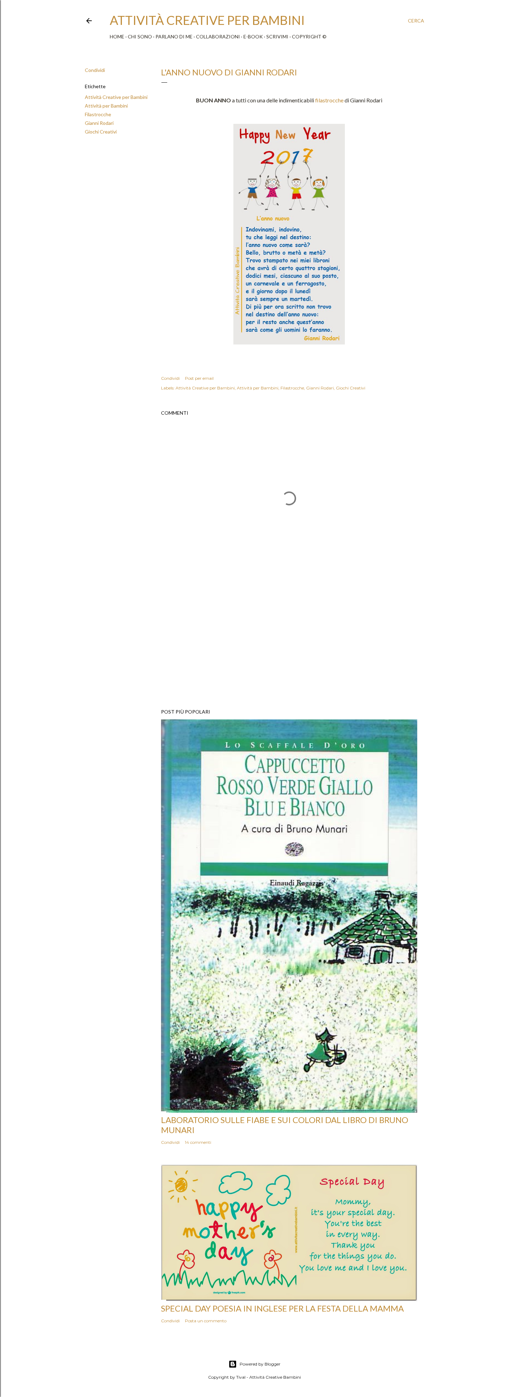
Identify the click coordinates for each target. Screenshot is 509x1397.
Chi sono (140, 36)
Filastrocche (98, 114)
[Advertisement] (289, 643)
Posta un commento (205, 1320)
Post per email (199, 378)
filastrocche (329, 100)
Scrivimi (277, 36)
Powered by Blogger (260, 1364)
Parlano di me (174, 36)
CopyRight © (309, 36)
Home (117, 36)
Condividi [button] (95, 70)
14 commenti (198, 1142)
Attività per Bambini (106, 106)
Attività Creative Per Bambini (207, 20)
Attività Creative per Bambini (116, 97)
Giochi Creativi (101, 132)
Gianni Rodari (99, 123)
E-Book (253, 36)
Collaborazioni (218, 36)
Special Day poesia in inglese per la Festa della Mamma (282, 1308)
